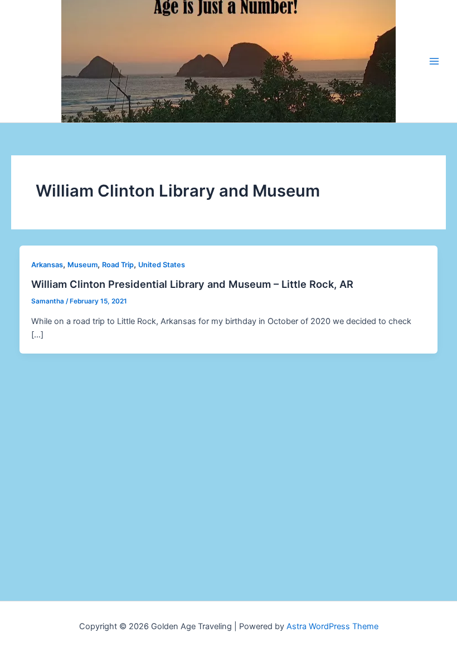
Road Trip (118, 265)
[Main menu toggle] (434, 61)
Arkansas (47, 265)
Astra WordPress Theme (332, 626)
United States (161, 265)
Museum (82, 265)
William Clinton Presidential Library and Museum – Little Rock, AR (192, 284)
